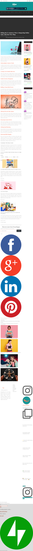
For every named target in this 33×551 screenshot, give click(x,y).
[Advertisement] (16, 25)
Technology (20, 37)
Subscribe (19, 230)
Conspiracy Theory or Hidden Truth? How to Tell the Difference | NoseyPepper (28, 103)
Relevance (1, 511)
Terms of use (14, 391)
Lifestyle (13, 37)
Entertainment (26, 55)
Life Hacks (14, 389)
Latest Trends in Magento (4, 191)
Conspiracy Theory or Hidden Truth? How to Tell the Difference (9, 381)
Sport (13, 390)
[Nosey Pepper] (16, 4)
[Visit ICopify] (16, 8)
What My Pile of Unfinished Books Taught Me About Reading (9, 338)
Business (4, 16)
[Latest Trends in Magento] (8, 185)
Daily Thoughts (10, 37)
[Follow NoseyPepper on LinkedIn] (1, 401)
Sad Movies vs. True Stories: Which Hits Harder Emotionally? (9, 367)
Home (1, 16)
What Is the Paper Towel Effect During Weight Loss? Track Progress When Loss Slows (28, 66)
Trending (23, 37)
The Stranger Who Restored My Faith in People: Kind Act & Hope (28, 113)
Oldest (6, 511)
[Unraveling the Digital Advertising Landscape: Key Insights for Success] (9, 163)
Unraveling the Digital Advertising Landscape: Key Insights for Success (11, 169)
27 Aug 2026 (25, 56)
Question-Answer (17, 37)
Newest (4, 511)
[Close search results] (0, 507)
